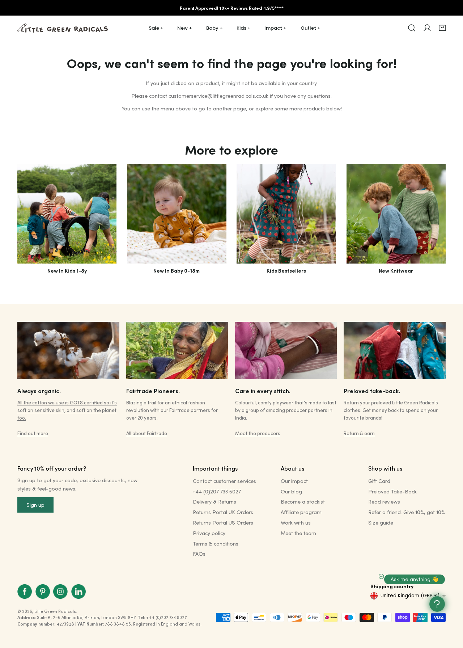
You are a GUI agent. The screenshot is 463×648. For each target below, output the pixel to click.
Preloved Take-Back (392, 491)
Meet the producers (257, 433)
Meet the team (298, 533)
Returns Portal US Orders (223, 522)
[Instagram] (60, 591)
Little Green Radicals (55, 611)
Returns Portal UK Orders (223, 512)
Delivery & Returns (214, 501)
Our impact (294, 480)
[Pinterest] (43, 591)
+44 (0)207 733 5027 (217, 491)
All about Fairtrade (146, 433)
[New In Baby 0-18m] (176, 213)
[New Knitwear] (396, 213)
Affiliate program (301, 512)
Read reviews (384, 501)
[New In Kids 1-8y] (66, 213)
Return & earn (359, 433)
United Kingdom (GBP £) (410, 595)
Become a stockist (303, 501)
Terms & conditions (215, 543)
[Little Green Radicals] (62, 28)
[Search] (411, 27)
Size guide (380, 522)
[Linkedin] (78, 591)
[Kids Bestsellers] (286, 213)
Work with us (296, 522)
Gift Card (379, 480)
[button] (442, 27)
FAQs (199, 553)
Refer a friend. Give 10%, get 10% (406, 512)
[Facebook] (25, 591)
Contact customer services (224, 480)
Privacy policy (209, 533)
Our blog (291, 491)
